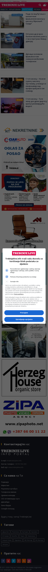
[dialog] (24, 286)
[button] (24, 281)
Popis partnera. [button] (19, 294)
